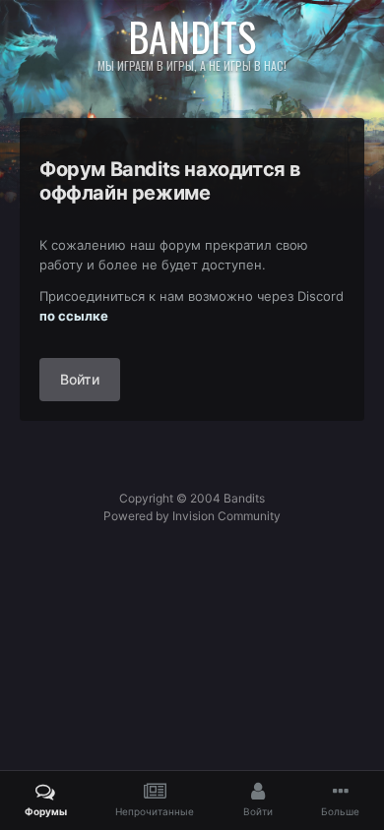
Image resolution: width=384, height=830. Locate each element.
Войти (79, 379)
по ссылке (73, 316)
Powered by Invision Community (192, 515)
